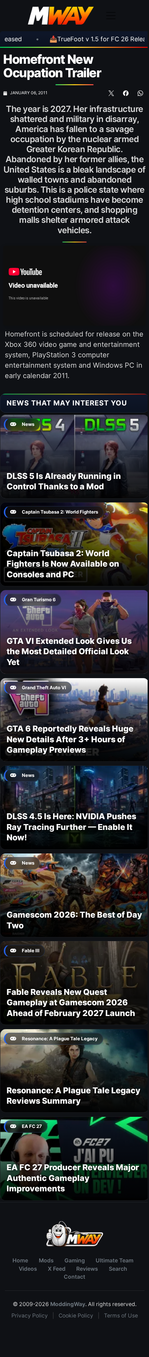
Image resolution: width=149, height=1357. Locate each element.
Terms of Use (121, 1315)
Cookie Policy (76, 1315)
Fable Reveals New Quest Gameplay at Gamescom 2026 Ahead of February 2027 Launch (71, 1002)
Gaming (74, 1260)
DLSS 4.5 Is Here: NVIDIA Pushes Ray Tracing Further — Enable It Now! (71, 826)
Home (20, 1260)
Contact (74, 1276)
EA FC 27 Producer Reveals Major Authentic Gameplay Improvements (73, 1177)
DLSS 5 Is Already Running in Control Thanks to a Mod (64, 481)
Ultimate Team (114, 1260)
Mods (46, 1260)
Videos (28, 1269)
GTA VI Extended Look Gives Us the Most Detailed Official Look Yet (69, 651)
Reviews (87, 1269)
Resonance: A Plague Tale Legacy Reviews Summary (73, 1095)
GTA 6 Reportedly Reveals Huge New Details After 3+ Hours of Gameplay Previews (70, 739)
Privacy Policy (29, 1315)
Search (118, 1269)
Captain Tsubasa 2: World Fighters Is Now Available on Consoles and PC (63, 563)
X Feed (56, 1269)
